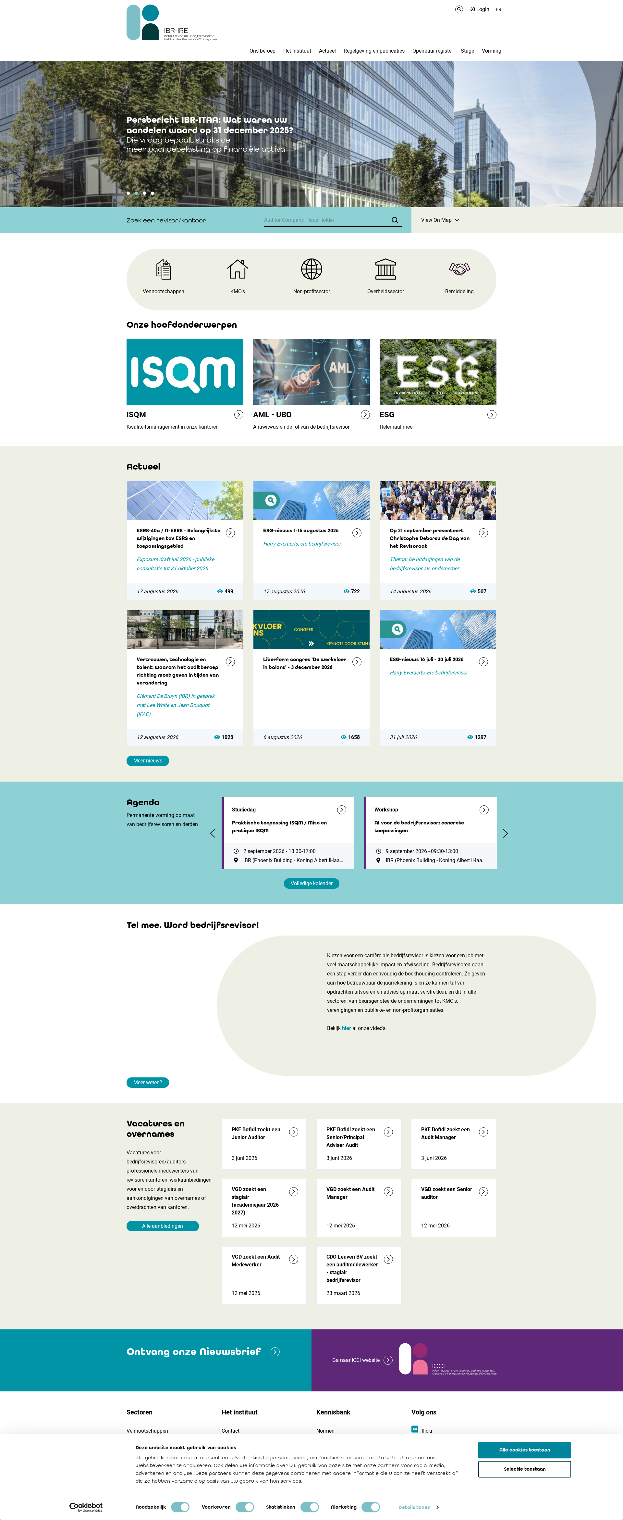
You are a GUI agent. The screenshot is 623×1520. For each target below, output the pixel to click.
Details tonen (414, 1507)
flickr (427, 1431)
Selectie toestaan (525, 1469)
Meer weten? (147, 1082)
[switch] (245, 1507)
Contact (230, 1431)
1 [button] (128, 193)
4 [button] (152, 193)
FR (498, 9)
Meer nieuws (147, 761)
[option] (311, 134)
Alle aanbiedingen (162, 1226)
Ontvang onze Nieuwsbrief (194, 1351)
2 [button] (136, 193)
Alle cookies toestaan (524, 1450)
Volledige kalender (312, 883)
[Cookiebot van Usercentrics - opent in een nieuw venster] (86, 1507)
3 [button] (144, 193)
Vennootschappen (147, 1431)
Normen (325, 1431)
